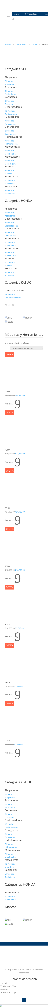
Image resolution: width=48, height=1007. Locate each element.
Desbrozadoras (13, 106)
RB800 (7, 391)
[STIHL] (8, 318)
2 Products (9, 81)
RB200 (7, 566)
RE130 (7, 624)
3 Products (9, 91)
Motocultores (12, 156)
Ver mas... (13, 404)
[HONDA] (27, 318)
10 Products (10, 180)
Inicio (16, 14)
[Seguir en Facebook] (24, 1000)
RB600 (7, 450)
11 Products (10, 294)
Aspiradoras (11, 87)
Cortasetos (11, 96)
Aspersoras (11, 208)
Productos (31, 14)
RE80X (7, 740)
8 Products (9, 232)
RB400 (7, 508)
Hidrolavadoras (13, 136)
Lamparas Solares (15, 290)
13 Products (10, 111)
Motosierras (11, 176)
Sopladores (11, 186)
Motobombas (12, 146)
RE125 (7, 682)
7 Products (9, 121)
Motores (9, 166)
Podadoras (11, 268)
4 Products (9, 222)
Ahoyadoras (11, 77)
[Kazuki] (9, 322)
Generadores (12, 126)
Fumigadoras (12, 116)
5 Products (9, 190)
